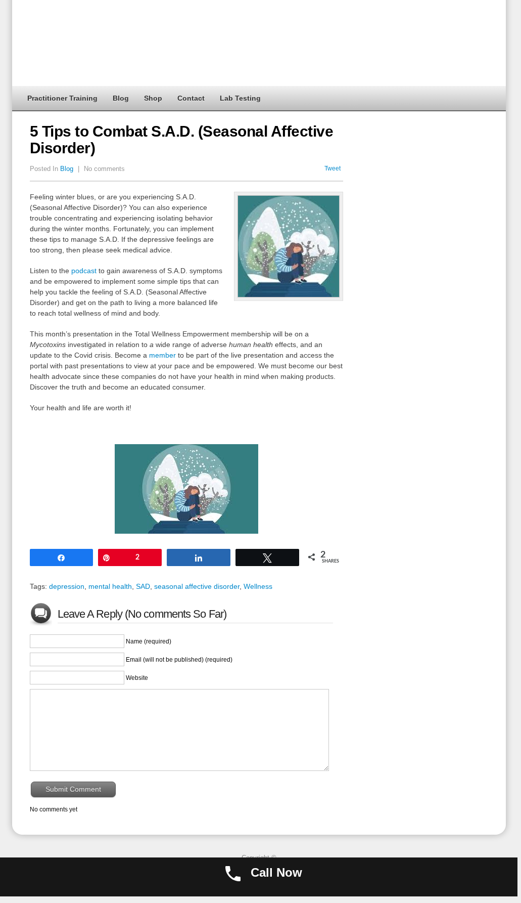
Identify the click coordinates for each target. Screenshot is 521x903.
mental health (110, 586)
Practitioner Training (62, 98)
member (162, 355)
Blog (121, 98)
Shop (153, 98)
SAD (143, 586)
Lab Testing (240, 98)
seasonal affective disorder (197, 586)
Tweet (332, 168)
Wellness (258, 586)
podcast (84, 271)
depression (66, 586)
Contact (191, 98)
